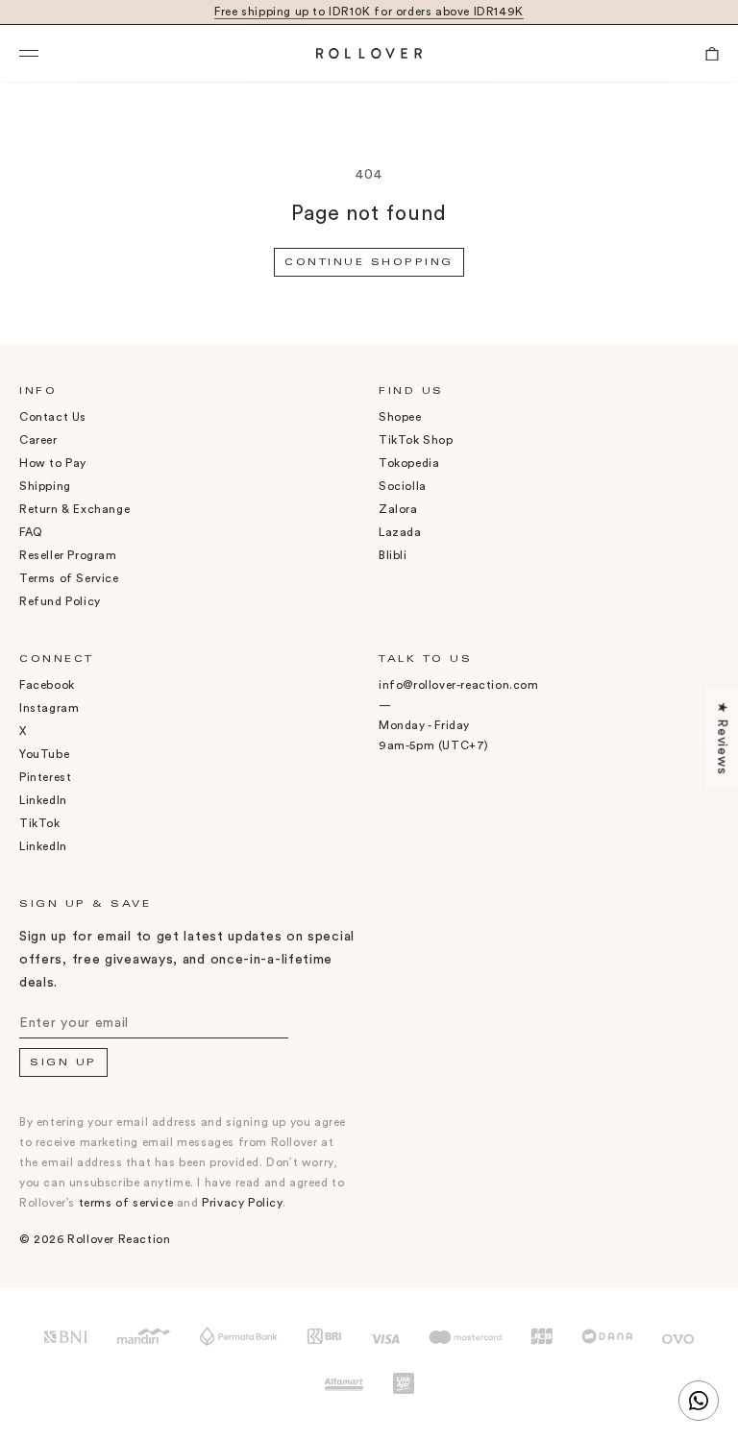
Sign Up (63, 1063)
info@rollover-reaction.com (459, 685)
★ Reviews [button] (721, 737)
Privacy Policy (242, 1202)
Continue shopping (369, 263)
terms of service (126, 1202)
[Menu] (89, 53)
